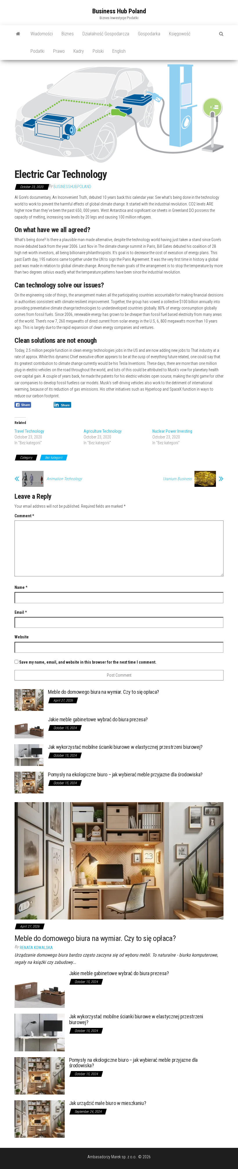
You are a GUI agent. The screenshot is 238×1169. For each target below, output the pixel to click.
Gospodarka (149, 34)
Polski (98, 51)
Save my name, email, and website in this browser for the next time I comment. (87, 662)
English (119, 51)
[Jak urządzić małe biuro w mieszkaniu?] (40, 1118)
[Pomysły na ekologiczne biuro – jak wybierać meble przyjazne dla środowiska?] (29, 782)
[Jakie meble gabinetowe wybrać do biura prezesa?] (29, 727)
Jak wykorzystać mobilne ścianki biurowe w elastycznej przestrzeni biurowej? (125, 747)
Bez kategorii (53, 458)
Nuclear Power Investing (172, 431)
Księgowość (179, 34)
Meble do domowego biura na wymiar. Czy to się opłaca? (103, 692)
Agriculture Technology (103, 431)
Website (22, 637)
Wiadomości (41, 34)
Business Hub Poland (119, 11)
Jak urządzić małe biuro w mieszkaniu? (107, 1103)
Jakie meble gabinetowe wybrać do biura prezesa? (98, 719)
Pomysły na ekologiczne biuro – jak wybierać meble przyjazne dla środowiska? (125, 774)
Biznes (68, 34)
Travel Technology (29, 431)
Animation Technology (64, 478)
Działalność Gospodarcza (105, 34)
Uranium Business (177, 478)
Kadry (78, 51)
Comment (24, 516)
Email (21, 612)
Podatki (37, 51)
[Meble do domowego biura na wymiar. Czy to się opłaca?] (29, 699)
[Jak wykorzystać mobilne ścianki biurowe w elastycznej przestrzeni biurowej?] (29, 755)
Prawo (59, 51)
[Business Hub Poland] (18, 34)
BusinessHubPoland (72, 186)
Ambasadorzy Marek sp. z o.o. (112, 1157)
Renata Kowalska (36, 947)
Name (21, 587)
